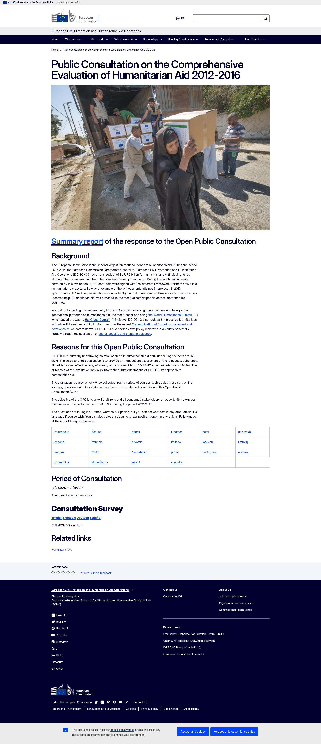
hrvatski (137, 442)
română (243, 452)
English (56, 517)
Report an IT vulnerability (66, 708)
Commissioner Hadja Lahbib (235, 609)
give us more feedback (98, 573)
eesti (205, 432)
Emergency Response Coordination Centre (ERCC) (194, 634)
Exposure (57, 662)
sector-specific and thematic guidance (125, 333)
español (59, 442)
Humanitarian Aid (61, 549)
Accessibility (191, 708)
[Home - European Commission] (78, 16)
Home (55, 39)
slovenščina (100, 462)
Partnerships (150, 39)
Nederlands (140, 452)
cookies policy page (122, 729)
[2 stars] (55, 572)
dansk (136, 432)
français (97, 442)
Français (69, 517)
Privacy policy (149, 708)
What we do (97, 39)
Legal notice (171, 708)
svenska (176, 462)
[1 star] (53, 572)
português (209, 452)
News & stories (253, 39)
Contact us (140, 702)
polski (175, 452)
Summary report (77, 241)
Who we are (72, 39)
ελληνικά (244, 432)
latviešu (207, 442)
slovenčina (61, 462)
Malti (95, 452)
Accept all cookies (193, 731)
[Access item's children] (83, 39)
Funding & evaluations (181, 39)
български (61, 432)
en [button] (183, 18)
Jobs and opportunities (232, 596)
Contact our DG (172, 596)
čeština (96, 432)
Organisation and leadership (235, 603)
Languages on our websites (103, 708)
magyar (59, 452)
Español (95, 517)
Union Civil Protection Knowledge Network (189, 640)
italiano (176, 442)
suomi (136, 462)
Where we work (123, 39)
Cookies (131, 708)
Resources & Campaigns (219, 39)
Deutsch (177, 432)
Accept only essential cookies (234, 731)
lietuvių (243, 442)
